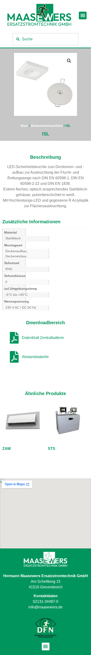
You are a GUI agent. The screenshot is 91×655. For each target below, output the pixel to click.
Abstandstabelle (35, 357)
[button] (83, 15)
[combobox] (45, 39)
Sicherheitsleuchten (47, 126)
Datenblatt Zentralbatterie (43, 338)
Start (24, 126)
